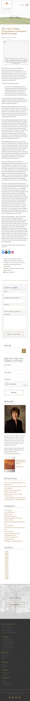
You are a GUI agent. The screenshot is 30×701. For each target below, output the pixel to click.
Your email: (8, 372)
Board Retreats (6, 649)
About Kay (4, 664)
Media (3, 659)
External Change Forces (10, 533)
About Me (7, 510)
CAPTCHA (7, 379)
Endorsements (6, 672)
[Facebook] (3, 252)
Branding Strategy (9, 516)
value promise (13, 264)
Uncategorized (8, 539)
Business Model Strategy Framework (14, 521)
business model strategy (10, 260)
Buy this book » (20, 466)
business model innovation (14, 258)
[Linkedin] (9, 252)
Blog (3, 680)
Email (5, 298)
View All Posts (15, 605)
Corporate (4, 655)
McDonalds (21, 262)
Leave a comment (10, 272)
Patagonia (6, 264)
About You (7, 514)
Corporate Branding (7, 641)
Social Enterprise (6, 645)
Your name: (8, 365)
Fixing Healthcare (9, 535)
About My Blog (8, 512)
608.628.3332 (10, 630)
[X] (6, 252)
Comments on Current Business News (14, 527)
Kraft (16, 262)
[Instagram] (12, 252)
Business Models (6, 639)
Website (6, 304)
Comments (7, 314)
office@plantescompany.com (9, 632)
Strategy (5, 637)
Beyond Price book (7, 684)
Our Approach (5, 666)
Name (5, 291)
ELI (20, 130)
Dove (10, 262)
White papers (5, 682)
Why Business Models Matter (12, 541)
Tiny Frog (18, 694)
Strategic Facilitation (8, 647)
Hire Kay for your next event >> (12, 453)
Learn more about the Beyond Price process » (20, 461)
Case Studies (7, 525)
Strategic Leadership (10, 537)
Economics (7, 531)
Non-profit (4, 657)
